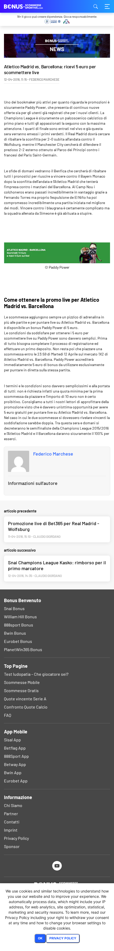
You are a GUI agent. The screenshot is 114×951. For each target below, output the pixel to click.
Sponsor (12, 846)
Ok (40, 938)
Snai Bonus (14, 608)
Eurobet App (16, 780)
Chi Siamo (13, 805)
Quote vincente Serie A (25, 698)
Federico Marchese (53, 454)
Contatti (11, 821)
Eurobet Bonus (18, 641)
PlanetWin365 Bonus (23, 649)
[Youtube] (57, 866)
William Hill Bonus (20, 616)
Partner (11, 813)
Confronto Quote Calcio (25, 706)
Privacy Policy (16, 838)
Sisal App (12, 739)
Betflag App (15, 747)
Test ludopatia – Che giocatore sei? (36, 674)
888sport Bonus (18, 624)
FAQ (7, 715)
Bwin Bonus (15, 632)
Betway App (15, 764)
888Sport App (16, 756)
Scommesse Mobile (22, 682)
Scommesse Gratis (21, 690)
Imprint (10, 829)
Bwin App (12, 772)
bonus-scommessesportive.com (30, 6)
